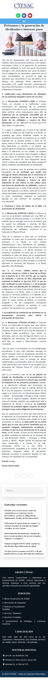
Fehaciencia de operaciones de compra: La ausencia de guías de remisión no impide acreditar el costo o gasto (22, 525)
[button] (24, 21)
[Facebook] (24, 15)
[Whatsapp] (18, 15)
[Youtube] (30, 15)
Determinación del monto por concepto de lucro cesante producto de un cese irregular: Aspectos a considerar (22, 536)
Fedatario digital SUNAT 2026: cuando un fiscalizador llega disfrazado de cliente (22, 545)
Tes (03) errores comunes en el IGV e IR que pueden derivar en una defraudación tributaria (23, 552)
